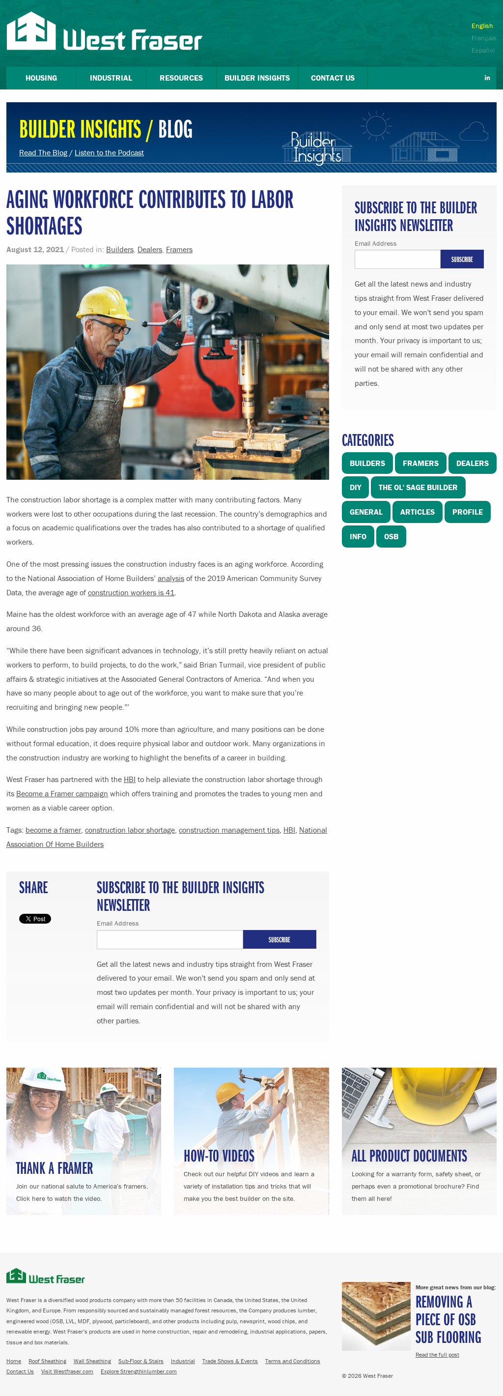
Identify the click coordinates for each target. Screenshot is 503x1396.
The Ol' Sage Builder (418, 487)
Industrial (183, 1361)
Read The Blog (43, 152)
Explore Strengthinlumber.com (139, 1371)
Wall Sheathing (92, 1361)
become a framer (53, 830)
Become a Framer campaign (62, 793)
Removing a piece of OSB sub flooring (448, 1318)
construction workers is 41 (131, 592)
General (366, 512)
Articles (417, 512)
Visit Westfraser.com (67, 1371)
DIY (355, 487)
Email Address (118, 923)
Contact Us (20, 1371)
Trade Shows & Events (230, 1361)
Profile (467, 512)
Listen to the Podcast (109, 152)
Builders (120, 249)
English (482, 25)
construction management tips (229, 830)
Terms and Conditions (292, 1361)
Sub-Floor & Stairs (141, 1361)
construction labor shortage (130, 830)
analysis (171, 578)
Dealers (150, 249)
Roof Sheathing (47, 1361)
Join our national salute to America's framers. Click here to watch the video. (82, 1179)
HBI (130, 779)
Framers (179, 249)
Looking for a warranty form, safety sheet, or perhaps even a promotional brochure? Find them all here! (416, 1173)
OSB (391, 536)
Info (358, 536)
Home (13, 1361)
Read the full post (437, 1354)
